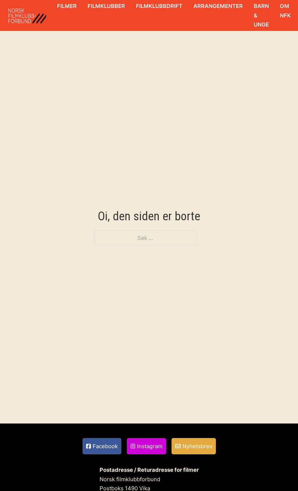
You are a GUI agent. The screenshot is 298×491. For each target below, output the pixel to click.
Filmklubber (106, 6)
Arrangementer (218, 6)
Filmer (67, 6)
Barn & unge (261, 15)
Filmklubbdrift (159, 6)
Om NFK (285, 11)
